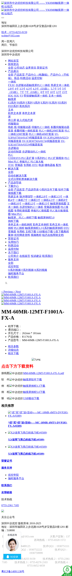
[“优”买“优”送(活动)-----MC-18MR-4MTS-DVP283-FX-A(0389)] (39, 415)
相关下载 (13, 353)
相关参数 (13, 346)
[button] (7, 291)
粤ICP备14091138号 (12, 571)
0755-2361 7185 (10, 505)
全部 (10, 67)
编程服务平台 (16, 478)
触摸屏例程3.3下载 (34, 385)
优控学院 (13, 474)
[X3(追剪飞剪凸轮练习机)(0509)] (27, 446)
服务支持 (6, 467)
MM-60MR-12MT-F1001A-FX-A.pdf (43, 373)
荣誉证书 (6, 460)
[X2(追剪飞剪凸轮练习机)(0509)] (27, 432)
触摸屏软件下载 (32, 379)
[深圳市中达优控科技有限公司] (36, 8)
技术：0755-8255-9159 (14, 32)
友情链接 (6, 492)
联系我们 (6, 485)
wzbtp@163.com (10, 35)
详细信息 (13, 349)
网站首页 (13, 60)
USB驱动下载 (31, 398)
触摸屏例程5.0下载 (34, 392)
